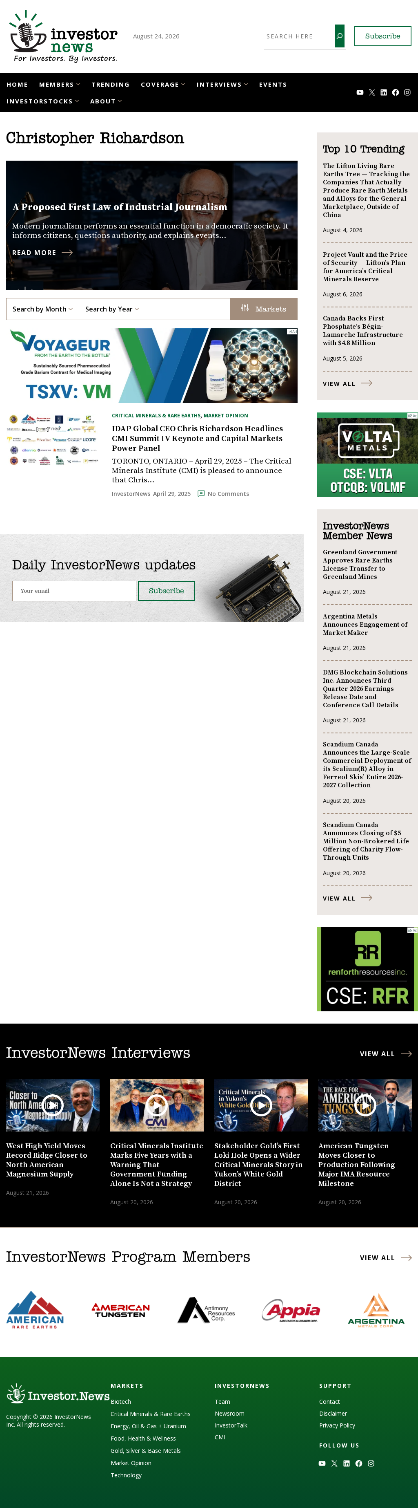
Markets (269, 310)
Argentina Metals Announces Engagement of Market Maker (365, 624)
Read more (34, 252)
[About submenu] (120, 100)
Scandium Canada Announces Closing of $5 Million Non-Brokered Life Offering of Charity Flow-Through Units (366, 841)
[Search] (340, 36)
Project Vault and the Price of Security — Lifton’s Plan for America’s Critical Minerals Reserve (365, 267)
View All (339, 384)
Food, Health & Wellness (143, 1438)
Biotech (121, 1401)
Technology (126, 1475)
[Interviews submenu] (246, 83)
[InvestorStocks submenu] (77, 100)
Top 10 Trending (363, 150)
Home (17, 84)
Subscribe (382, 36)
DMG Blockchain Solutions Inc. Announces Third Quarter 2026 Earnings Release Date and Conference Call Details (365, 688)
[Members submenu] (78, 83)
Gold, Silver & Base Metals (146, 1450)
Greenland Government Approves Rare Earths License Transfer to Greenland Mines (360, 564)
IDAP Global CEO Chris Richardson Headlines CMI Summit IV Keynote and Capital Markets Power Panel (197, 439)
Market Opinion (226, 415)
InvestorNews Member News (357, 531)
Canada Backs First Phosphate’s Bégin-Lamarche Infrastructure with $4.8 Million (363, 330)
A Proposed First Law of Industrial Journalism (120, 207)
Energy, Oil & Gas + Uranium (148, 1426)
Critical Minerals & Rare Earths (156, 415)
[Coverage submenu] (183, 83)
